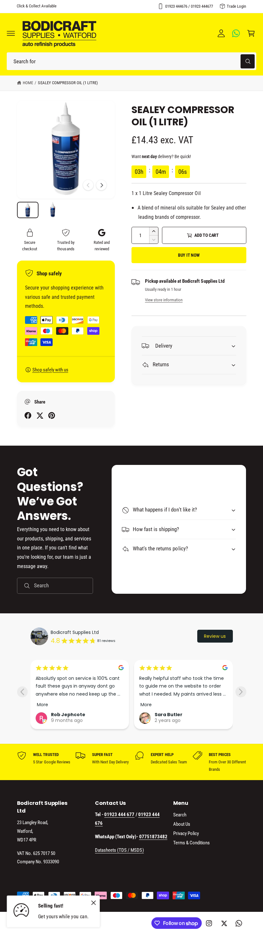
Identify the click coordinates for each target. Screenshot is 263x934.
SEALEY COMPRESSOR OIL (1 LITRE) (68, 82)
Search (179, 815)
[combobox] (131, 61)
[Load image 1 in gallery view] (28, 210)
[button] (11, 33)
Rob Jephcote (68, 714)
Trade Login (236, 6)
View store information (163, 300)
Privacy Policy (186, 833)
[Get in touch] (236, 33)
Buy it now (189, 255)
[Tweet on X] (40, 415)
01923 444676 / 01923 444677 (189, 6)
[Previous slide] (22, 692)
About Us (181, 824)
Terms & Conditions (191, 843)
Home (28, 82)
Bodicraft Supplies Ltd (75, 632)
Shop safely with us (50, 370)
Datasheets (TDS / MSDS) (119, 850)
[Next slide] (240, 692)
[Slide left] (88, 185)
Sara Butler (168, 714)
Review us (215, 636)
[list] (131, 762)
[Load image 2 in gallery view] (53, 210)
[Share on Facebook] (28, 415)
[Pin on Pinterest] (51, 415)
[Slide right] (101, 185)
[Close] (93, 902)
